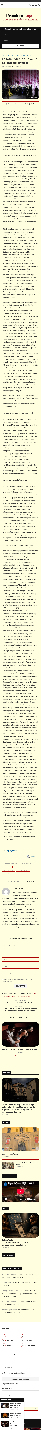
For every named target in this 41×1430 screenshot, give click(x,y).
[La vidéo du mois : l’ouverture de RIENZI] (8, 1165)
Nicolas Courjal (8, 870)
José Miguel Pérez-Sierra (11, 863)
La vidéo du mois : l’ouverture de (26, 1163)
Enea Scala (6, 873)
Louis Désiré (31, 867)
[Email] (36, 5)
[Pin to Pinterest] (31, 104)
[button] (4, 84)
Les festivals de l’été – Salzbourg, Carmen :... (20, 1049)
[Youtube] (33, 5)
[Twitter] (30, 5)
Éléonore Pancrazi (22, 870)
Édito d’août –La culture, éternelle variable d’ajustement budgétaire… (15, 1242)
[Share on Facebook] (27, 104)
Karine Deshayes (19, 867)
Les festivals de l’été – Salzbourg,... (15, 1423)
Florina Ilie (6, 867)
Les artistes (11, 847)
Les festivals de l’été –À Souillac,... (16, 1414)
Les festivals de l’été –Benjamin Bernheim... (15, 1405)
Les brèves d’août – (10, 1154)
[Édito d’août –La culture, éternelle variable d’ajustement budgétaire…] (20, 1225)
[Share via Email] (33, 104)
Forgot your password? (10, 1384)
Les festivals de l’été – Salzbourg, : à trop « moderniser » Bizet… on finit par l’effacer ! (20, 1293)
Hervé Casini (9, 66)
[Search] (39, 5)
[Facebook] (27, 5)
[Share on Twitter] (29, 104)
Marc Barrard (26, 863)
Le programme (12, 851)
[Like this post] (25, 104)
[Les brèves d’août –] (20, 1139)
